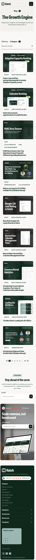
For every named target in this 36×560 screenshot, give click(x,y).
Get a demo (6, 422)
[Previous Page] (7, 361)
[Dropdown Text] (17, 11)
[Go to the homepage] (8, 470)
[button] (31, 4)
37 (25, 361)
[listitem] (3, 553)
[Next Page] (28, 361)
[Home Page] (6, 3)
